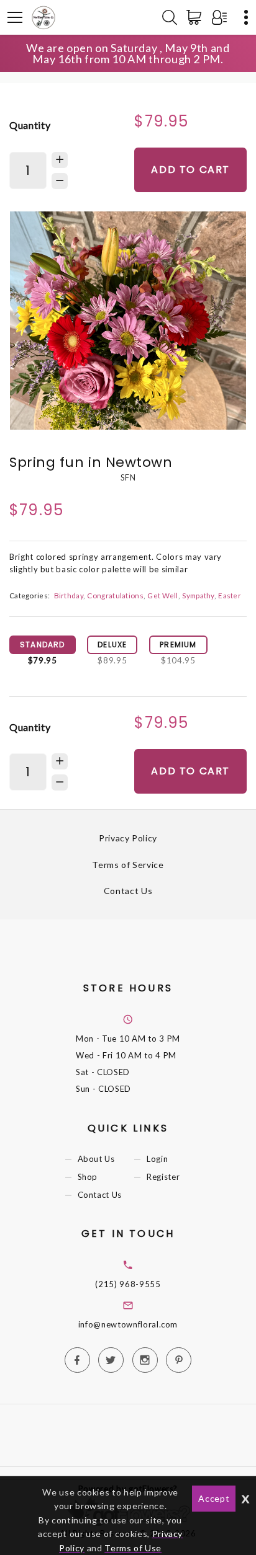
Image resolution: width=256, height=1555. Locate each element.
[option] (128, 320)
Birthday (68, 595)
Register (163, 1177)
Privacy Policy (128, 838)
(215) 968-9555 (127, 1284)
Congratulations (115, 595)
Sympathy (198, 595)
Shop (88, 1177)
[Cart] (196, 17)
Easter (229, 595)
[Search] (169, 17)
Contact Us (128, 890)
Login (157, 1159)
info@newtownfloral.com (128, 1324)
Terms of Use (133, 1548)
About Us (96, 1159)
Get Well (162, 595)
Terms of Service (127, 864)
